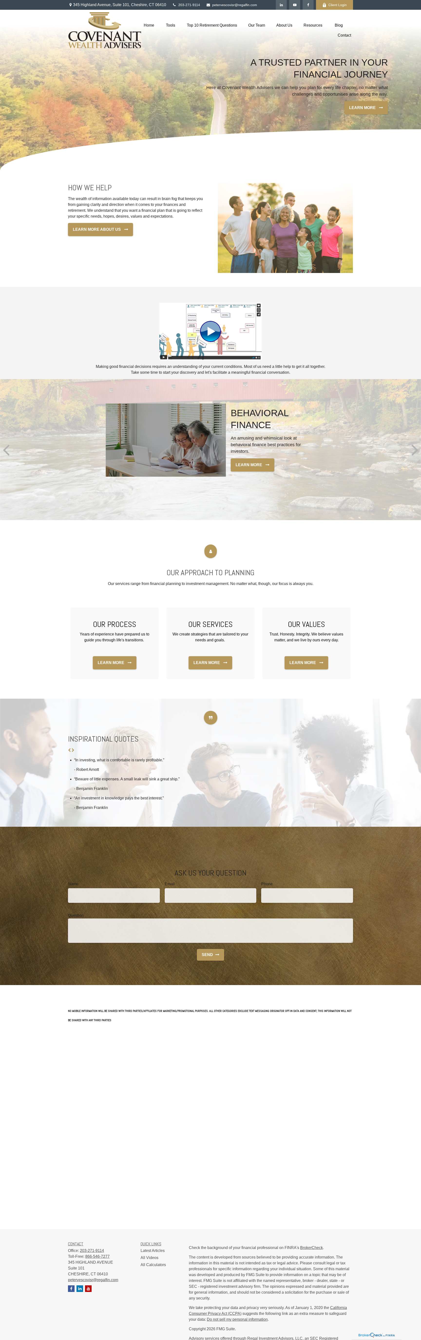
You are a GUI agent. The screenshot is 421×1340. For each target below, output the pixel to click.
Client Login (337, 5)
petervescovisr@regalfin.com (234, 5)
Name (73, 884)
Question (76, 915)
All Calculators (153, 1265)
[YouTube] (294, 5)
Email (170, 884)
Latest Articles (153, 1251)
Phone (267, 884)
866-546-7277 (97, 1256)
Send (207, 955)
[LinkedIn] (281, 5)
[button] (149, 25)
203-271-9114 (189, 5)
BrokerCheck (311, 1248)
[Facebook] (308, 5)
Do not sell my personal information (237, 1319)
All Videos (149, 1258)
